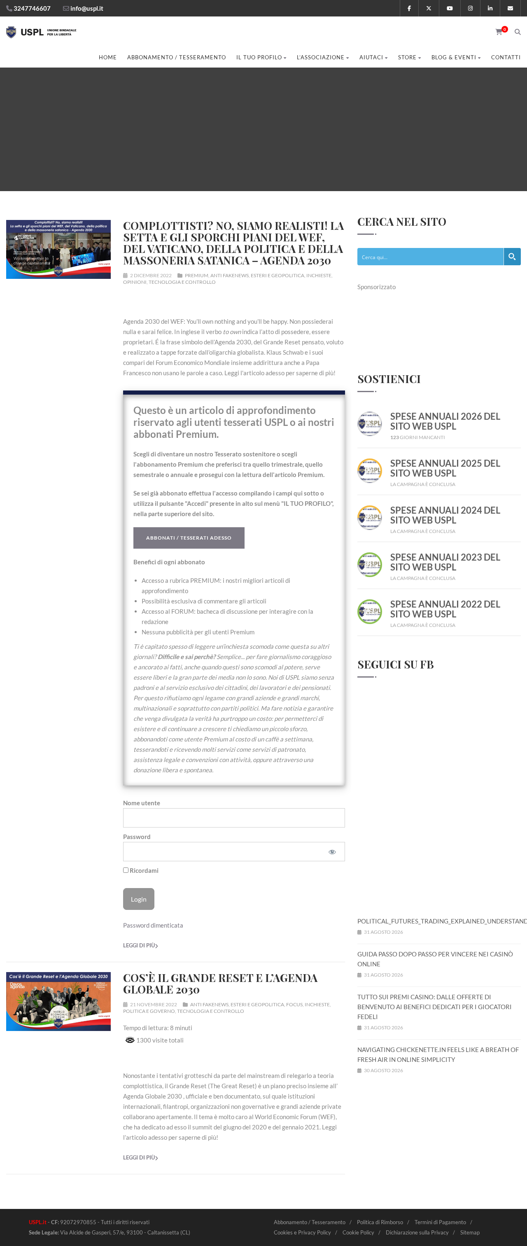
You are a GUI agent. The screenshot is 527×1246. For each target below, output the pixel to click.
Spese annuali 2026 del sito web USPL (445, 421)
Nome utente (141, 803)
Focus (294, 1004)
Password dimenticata (153, 925)
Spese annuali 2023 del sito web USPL (445, 562)
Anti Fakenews (229, 275)
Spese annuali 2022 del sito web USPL (445, 609)
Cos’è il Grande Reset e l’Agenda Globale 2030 (220, 983)
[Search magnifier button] (512, 256)
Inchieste (318, 275)
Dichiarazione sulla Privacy (417, 1232)
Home (108, 57)
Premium (196, 275)
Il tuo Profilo (259, 57)
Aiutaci (371, 57)
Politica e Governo (149, 1011)
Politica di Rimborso (380, 1222)
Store (407, 57)
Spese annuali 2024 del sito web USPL (445, 515)
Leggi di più (139, 945)
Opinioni (135, 282)
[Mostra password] (332, 851)
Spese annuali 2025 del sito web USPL (445, 468)
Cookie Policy (358, 1232)
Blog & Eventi (453, 57)
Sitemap (470, 1232)
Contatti (506, 57)
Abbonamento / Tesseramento (176, 57)
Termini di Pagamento (440, 1222)
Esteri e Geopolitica (277, 275)
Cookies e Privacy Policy (302, 1232)
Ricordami (143, 870)
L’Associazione (321, 57)
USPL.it (38, 1222)
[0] (496, 31)
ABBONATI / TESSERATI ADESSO (189, 538)
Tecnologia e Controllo (182, 282)
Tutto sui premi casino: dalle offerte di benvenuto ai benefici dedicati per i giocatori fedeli (434, 1006)
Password (137, 836)
